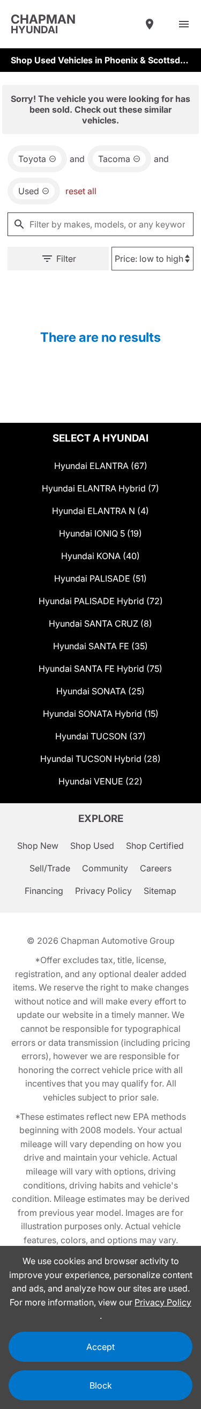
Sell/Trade (49, 868)
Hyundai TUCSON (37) (100, 736)
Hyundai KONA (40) (100, 556)
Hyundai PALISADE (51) (100, 578)
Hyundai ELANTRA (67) (100, 465)
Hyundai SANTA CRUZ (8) (100, 623)
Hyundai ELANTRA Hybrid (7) (100, 488)
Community (105, 868)
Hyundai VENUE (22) (100, 781)
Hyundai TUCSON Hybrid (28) (100, 758)
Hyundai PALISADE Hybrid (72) (101, 601)
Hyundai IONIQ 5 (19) (100, 533)
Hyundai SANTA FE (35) (100, 646)
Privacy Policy (103, 890)
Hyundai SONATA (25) (100, 691)
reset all (80, 191)
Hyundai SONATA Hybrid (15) (101, 713)
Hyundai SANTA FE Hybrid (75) (100, 668)
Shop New (37, 845)
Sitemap (160, 890)
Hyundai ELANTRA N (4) (100, 510)
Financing (44, 890)
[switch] (184, 24)
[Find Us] (149, 24)
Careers (156, 868)
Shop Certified (155, 845)
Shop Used (92, 845)
